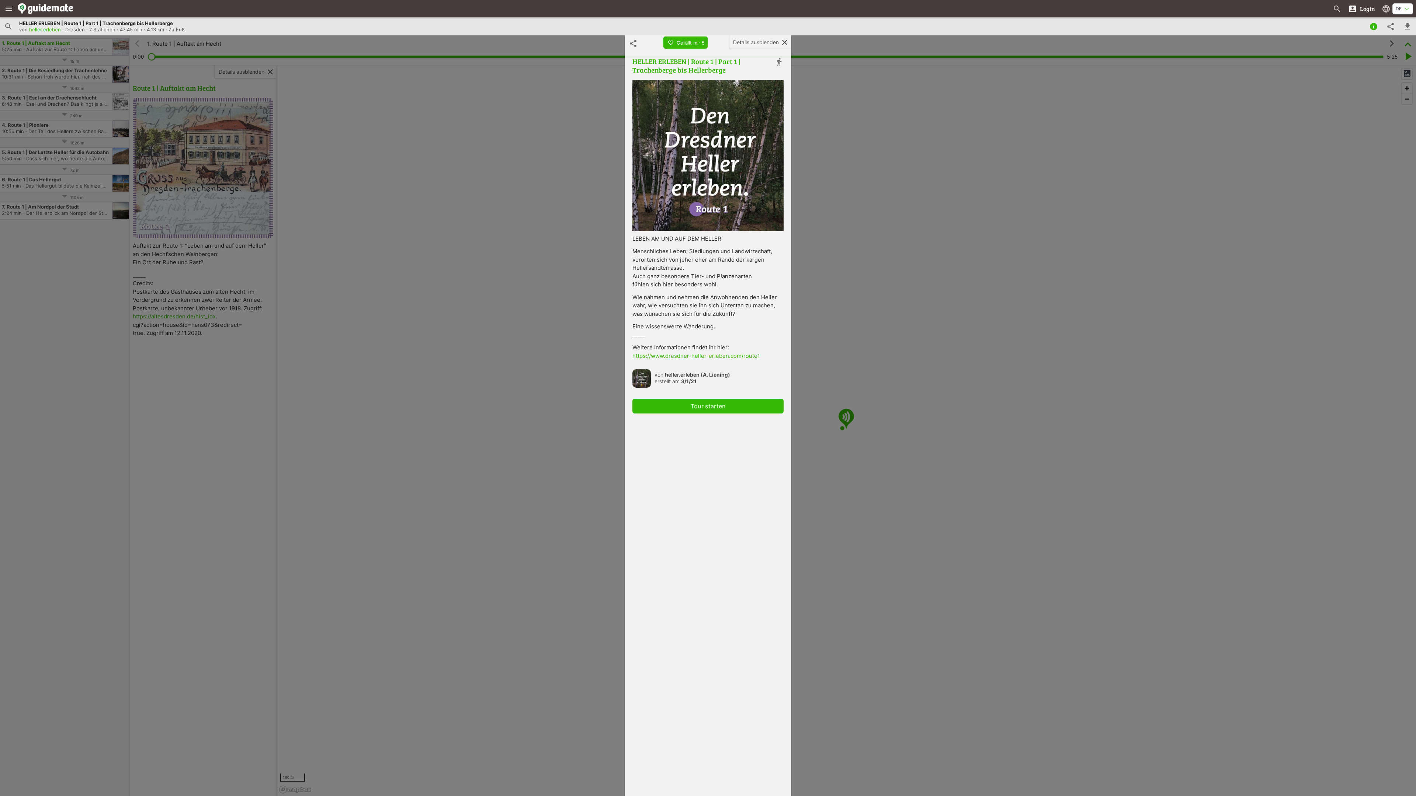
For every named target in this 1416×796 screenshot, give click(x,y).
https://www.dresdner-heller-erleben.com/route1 (696, 355)
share (1390, 26)
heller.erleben (45, 29)
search (8, 26)
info (1373, 26)
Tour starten (708, 406)
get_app (1407, 26)
